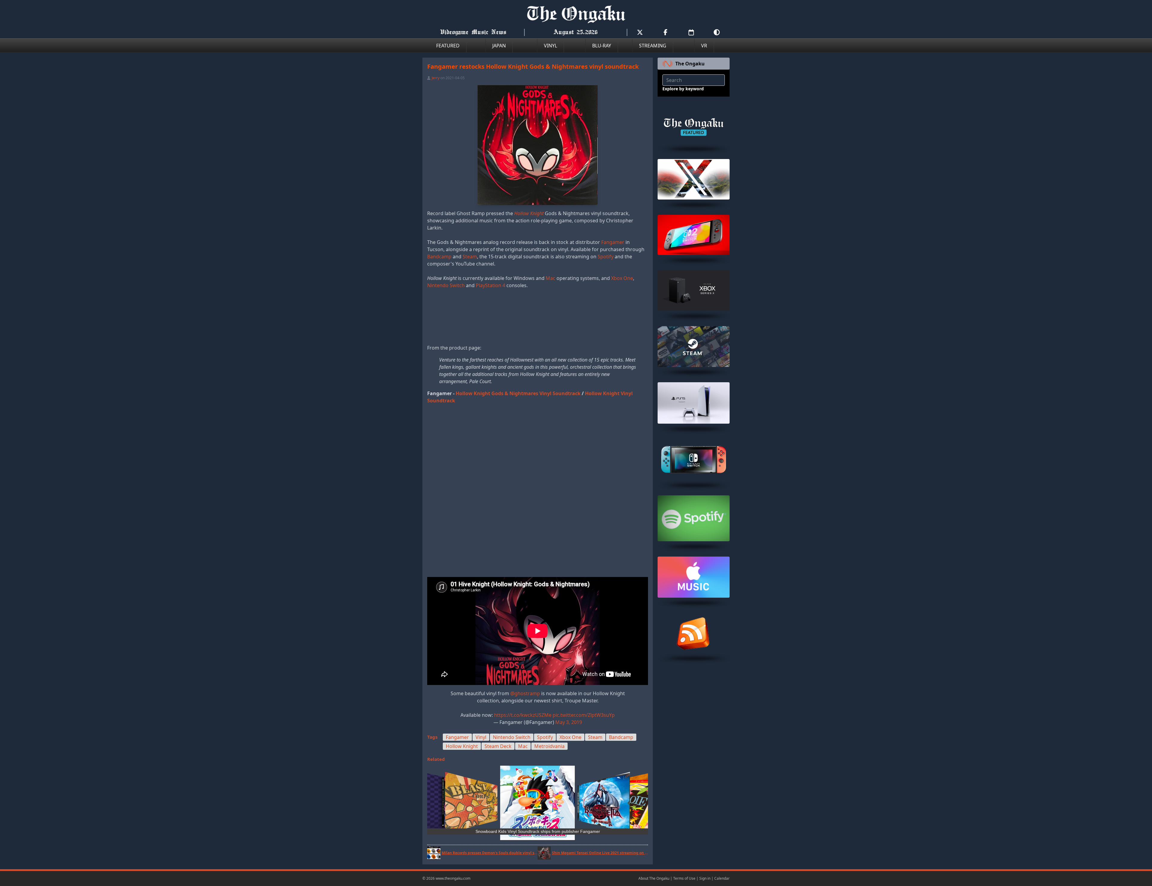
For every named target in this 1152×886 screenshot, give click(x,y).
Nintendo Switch (446, 285)
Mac (550, 278)
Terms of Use (684, 878)
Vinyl (481, 737)
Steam (470, 256)
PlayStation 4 (490, 285)
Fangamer (612, 242)
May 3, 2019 (568, 722)
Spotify (606, 256)
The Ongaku (690, 63)
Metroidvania (549, 746)
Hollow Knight (462, 746)
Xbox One (622, 278)
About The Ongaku (653, 878)
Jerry (436, 77)
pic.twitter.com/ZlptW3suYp (584, 715)
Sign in (704, 878)
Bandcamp (439, 256)
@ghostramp (525, 693)
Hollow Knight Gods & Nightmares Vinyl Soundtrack (518, 393)
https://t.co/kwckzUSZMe (522, 715)
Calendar (722, 878)
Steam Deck (498, 746)
